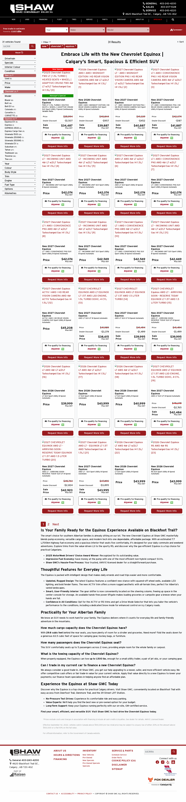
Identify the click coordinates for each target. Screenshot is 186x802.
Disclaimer (119, 765)
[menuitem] (20, 75)
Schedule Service (119, 755)
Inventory (90, 751)
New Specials (88, 760)
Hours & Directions (67, 755)
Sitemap (117, 769)
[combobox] (57, 29)
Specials (86, 766)
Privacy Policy (84, 794)
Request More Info (58, 146)
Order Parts (117, 758)
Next (56, 524)
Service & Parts (122, 751)
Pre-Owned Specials (91, 763)
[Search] (32, 46)
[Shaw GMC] (31, 9)
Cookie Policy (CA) (124, 760)
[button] (13, 19)
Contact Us (52, 794)
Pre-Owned (87, 758)
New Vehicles (88, 755)
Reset (18, 53)
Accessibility (68, 794)
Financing (60, 759)
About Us (60, 751)
